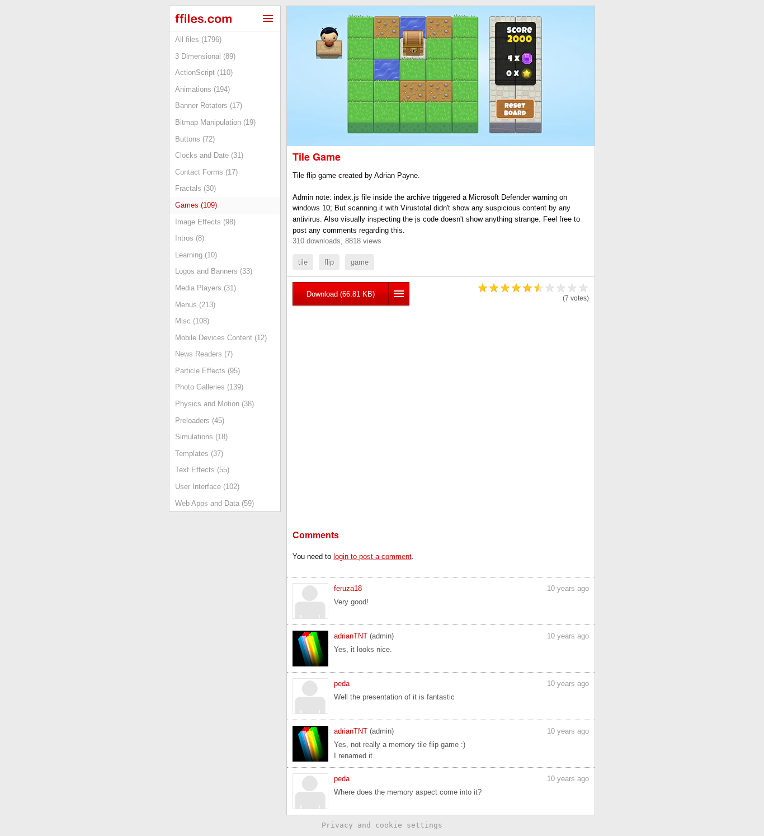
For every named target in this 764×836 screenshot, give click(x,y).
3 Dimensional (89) (205, 56)
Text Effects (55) (202, 470)
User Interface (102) (207, 486)
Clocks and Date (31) (209, 155)
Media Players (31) (205, 288)
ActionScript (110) (204, 72)
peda (342, 683)
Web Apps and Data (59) (214, 503)
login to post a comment (372, 556)
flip (329, 262)
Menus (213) (195, 304)
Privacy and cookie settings (382, 825)
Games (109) (196, 205)
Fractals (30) (195, 188)
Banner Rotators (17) (208, 105)
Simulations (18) (201, 437)
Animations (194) (202, 89)
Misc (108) (192, 321)
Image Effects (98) (205, 222)
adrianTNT (350, 636)
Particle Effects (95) (207, 371)
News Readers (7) (204, 354)
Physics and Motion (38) (214, 404)
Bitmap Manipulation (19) (215, 122)
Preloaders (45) (199, 420)
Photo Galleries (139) (209, 387)
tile (303, 262)
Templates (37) (199, 453)
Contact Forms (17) (206, 172)
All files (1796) (198, 39)
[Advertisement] (441, 400)
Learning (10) (196, 255)
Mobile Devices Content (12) (221, 338)
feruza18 (348, 588)
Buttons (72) (195, 139)
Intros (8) (189, 238)
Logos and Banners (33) (213, 271)
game (360, 262)
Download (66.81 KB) (340, 294)
